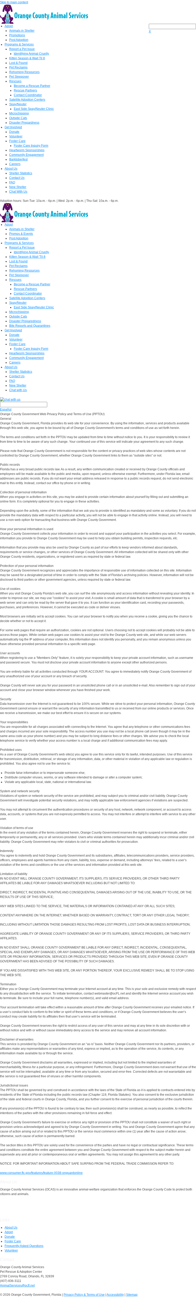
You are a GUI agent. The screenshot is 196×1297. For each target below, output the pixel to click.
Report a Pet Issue (22, 49)
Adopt (9, 26)
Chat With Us (18, 191)
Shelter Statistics (20, 173)
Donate (14, 132)
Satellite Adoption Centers (27, 99)
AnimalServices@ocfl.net (17, 1285)
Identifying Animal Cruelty (31, 53)
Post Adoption (18, 40)
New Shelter (17, 187)
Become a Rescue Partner (32, 86)
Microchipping (19, 113)
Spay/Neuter (18, 104)
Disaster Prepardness (24, 122)
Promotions (17, 35)
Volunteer (15, 136)
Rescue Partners (25, 90)
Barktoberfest (18, 159)
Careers (14, 164)
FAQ (12, 182)
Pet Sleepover (19, 76)
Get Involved (13, 127)
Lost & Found (18, 63)
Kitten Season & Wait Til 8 (27, 58)
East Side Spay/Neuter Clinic (34, 109)
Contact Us (16, 178)
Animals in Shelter (21, 30)
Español (5, 409)
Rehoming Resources (24, 72)
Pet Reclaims (18, 67)
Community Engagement (26, 155)
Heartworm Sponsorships (26, 150)
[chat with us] (98, 399)
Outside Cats (18, 118)
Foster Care (17, 141)
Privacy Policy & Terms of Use (84, 1294)
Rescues (15, 81)
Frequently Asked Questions (24, 1246)
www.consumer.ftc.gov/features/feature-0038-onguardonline (41, 1173)
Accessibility (115, 1294)
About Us (11, 168)
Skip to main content (14, 2)
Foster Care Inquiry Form (31, 145)
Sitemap (132, 1294)
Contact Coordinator (28, 95)
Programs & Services (19, 44)
